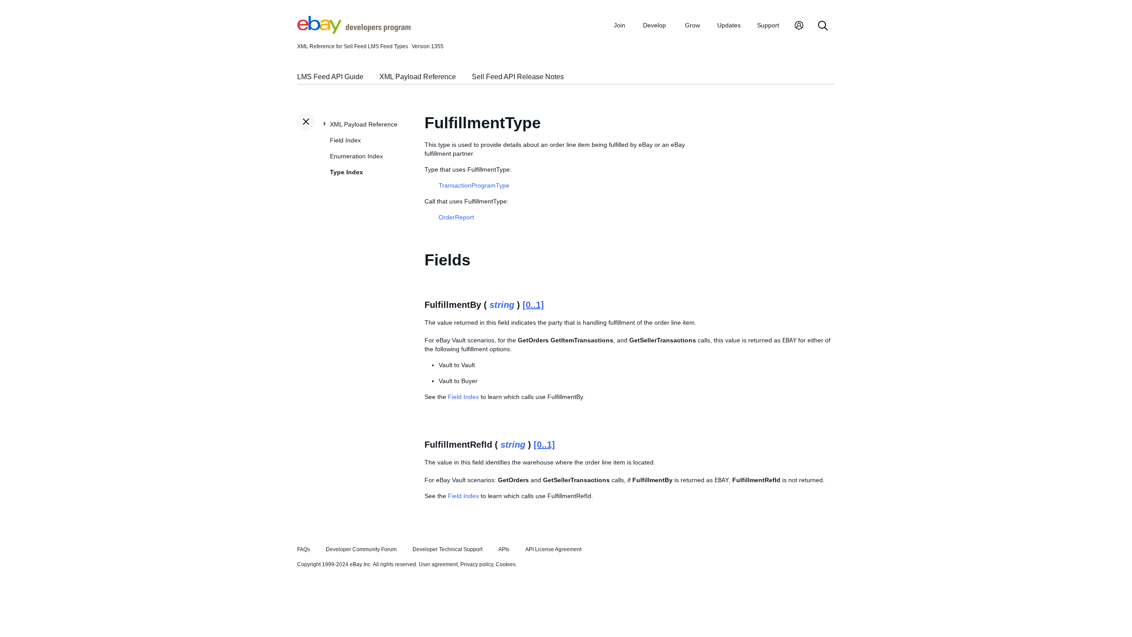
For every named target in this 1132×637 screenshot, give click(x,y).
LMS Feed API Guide (330, 77)
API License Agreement (553, 549)
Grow (692, 25)
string (502, 305)
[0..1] (533, 305)
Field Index (345, 140)
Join (619, 25)
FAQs (303, 549)
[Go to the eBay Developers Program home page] (354, 31)
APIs (503, 549)
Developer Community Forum (361, 549)
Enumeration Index (356, 156)
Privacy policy (476, 564)
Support (768, 25)
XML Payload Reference (417, 77)
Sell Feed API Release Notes (518, 77)
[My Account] (799, 26)
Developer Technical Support (447, 549)
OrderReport (456, 217)
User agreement (438, 564)
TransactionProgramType (474, 185)
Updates (729, 25)
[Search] (823, 26)
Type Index (346, 172)
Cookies (506, 564)
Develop (654, 25)
